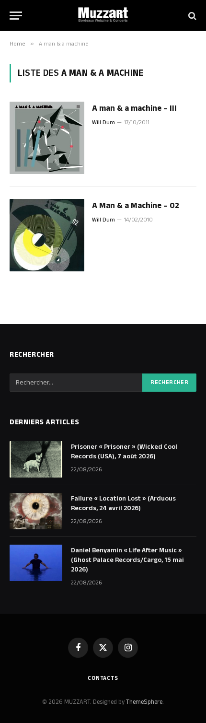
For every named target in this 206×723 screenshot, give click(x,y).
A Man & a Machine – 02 (135, 205)
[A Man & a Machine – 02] (47, 235)
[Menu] (16, 15)
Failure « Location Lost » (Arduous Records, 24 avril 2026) (123, 503)
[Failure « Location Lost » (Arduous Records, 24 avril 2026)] (36, 511)
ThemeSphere (144, 702)
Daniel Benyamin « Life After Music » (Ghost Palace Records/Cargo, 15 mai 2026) (127, 560)
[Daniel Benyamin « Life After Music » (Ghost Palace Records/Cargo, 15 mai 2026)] (36, 563)
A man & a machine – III (134, 108)
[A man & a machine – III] (47, 138)
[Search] (191, 15)
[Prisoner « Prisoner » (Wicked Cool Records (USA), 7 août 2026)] (36, 459)
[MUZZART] (103, 15)
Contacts (103, 678)
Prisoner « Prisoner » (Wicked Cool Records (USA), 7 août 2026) (124, 451)
